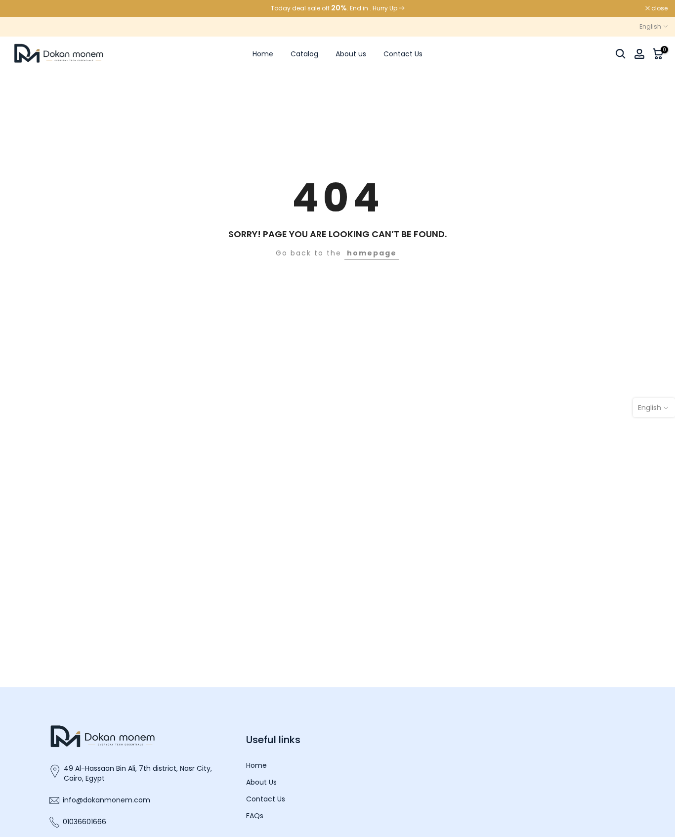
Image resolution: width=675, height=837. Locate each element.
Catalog (304, 54)
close (21, 8)
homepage (372, 253)
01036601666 (84, 822)
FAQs (254, 816)
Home (263, 54)
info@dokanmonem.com (106, 800)
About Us (261, 782)
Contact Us (402, 54)
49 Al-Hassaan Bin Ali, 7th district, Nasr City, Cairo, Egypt (138, 773)
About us (351, 54)
